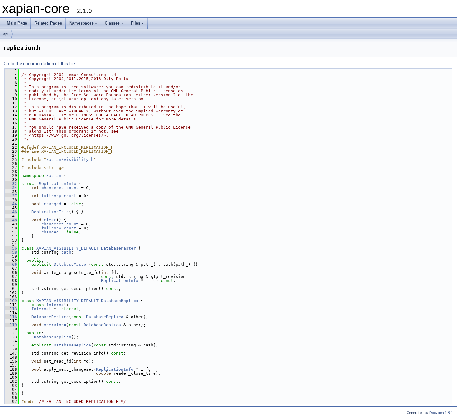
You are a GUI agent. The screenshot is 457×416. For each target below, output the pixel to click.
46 (11, 212)
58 (11, 252)
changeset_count (60, 187)
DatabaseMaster (118, 248)
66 (11, 264)
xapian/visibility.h (70, 159)
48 (11, 220)
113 (11, 308)
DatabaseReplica (119, 300)
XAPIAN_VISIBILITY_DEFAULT (67, 248)
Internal (56, 304)
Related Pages (48, 23)
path (66, 252)
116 (11, 316)
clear (50, 220)
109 (11, 300)
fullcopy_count (58, 195)
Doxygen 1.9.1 (441, 412)
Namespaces (81, 23)
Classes (112, 23)
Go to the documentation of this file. (40, 63)
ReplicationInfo (57, 183)
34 (11, 187)
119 (11, 325)
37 (11, 195)
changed (52, 203)
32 (11, 183)
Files (135, 23)
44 (11, 203)
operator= (55, 325)
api (5, 34)
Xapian (53, 175)
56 (11, 248)
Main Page (17, 23)
